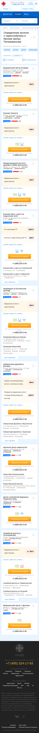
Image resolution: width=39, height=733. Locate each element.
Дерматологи (19, 675)
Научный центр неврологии (15, 447)
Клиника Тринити (10, 113)
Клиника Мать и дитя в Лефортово (16, 274)
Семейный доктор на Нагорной (15, 591)
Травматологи (15, 673)
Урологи (5, 673)
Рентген (19, 688)
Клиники (18, 14)
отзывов (7, 76)
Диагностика (7, 14)
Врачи (26, 14)
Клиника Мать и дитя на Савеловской (17, 268)
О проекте (13, 725)
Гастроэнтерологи (27, 673)
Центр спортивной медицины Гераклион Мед (15, 498)
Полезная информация (9, 727)
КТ (33, 685)
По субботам (10, 60)
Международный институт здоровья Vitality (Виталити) (15, 164)
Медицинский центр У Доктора (16, 605)
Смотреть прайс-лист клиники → (13, 92)
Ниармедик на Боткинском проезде (14, 290)
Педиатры (18, 671)
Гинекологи (8, 671)
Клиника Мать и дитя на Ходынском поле (13, 215)
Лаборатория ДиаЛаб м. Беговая (13, 365)
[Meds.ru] (19, 650)
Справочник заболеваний (10, 685)
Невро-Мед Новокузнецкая (13, 474)
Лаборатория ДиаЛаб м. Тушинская (17, 432)
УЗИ (28, 685)
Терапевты (27, 671)
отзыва (7, 121)
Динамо (23, 50)
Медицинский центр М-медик (15, 68)
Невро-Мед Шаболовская (13, 484)
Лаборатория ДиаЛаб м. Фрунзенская (17, 424)
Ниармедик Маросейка (12, 346)
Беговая (15, 50)
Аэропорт (7, 50)
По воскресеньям (30, 60)
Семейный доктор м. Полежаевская (12, 534)
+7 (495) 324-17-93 (17, 3)
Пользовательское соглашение (28, 727)
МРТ (22, 685)
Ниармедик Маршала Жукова (14, 337)
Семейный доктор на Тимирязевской (17, 583)
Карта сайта (22, 725)
